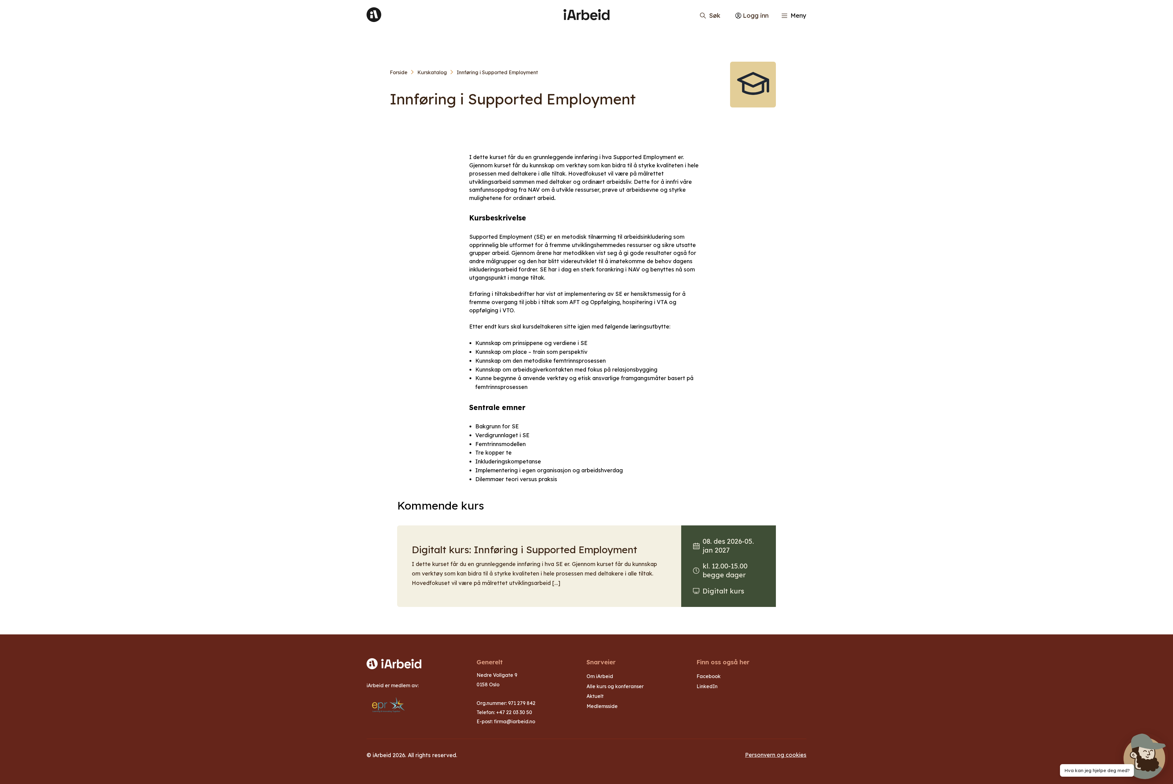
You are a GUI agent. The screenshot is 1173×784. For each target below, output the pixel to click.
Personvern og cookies (775, 754)
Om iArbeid (599, 676)
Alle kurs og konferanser (615, 686)
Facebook (708, 676)
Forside (398, 72)
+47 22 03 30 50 (514, 712)
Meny (798, 15)
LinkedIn (707, 686)
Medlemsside (602, 706)
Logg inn (756, 15)
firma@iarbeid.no (514, 721)
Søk (714, 15)
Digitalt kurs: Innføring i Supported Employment (524, 549)
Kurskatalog (432, 72)
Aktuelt (595, 696)
